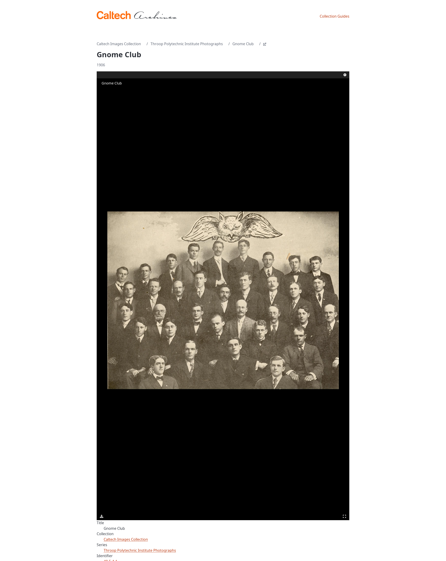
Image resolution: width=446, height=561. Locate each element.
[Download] (101, 516)
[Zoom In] (101, 90)
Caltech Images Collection (119, 43)
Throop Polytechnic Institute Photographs (187, 43)
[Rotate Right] (111, 90)
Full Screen (344, 516)
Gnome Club (243, 43)
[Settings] (345, 74)
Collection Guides (334, 16)
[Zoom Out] (106, 90)
